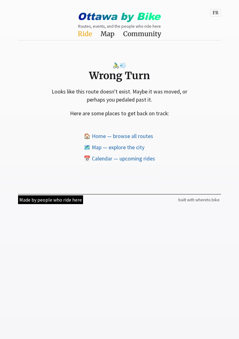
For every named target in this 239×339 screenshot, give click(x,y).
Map (108, 34)
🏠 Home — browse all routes (118, 136)
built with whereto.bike (199, 200)
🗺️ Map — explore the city (114, 147)
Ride (85, 34)
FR (215, 13)
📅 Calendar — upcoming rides (119, 158)
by (118, 16)
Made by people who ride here (50, 200)
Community (142, 34)
